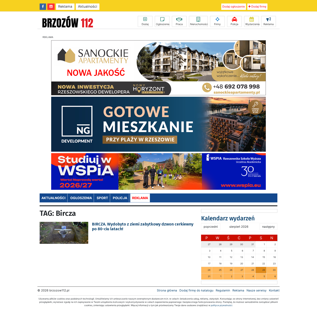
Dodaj (145, 24)
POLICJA (120, 198)
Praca (179, 24)
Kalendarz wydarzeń (228, 218)
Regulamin (223, 290)
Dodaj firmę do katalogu (196, 290)
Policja (234, 24)
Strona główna (167, 290)
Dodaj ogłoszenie (233, 6)
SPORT (102, 198)
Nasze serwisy (257, 290)
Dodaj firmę (258, 6)
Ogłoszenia (162, 24)
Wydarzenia (252, 24)
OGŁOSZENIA (81, 198)
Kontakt (274, 290)
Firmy (217, 24)
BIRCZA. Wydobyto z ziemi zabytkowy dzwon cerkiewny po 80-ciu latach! (142, 226)
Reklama (65, 6)
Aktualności (87, 6)
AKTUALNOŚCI (53, 198)
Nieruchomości (199, 24)
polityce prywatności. (222, 305)
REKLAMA (140, 198)
